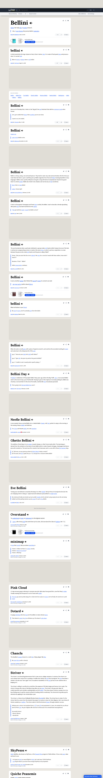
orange (30, 444)
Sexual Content (32, 14)
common (56, 109)
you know (23, 551)
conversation (18, 265)
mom (15, 660)
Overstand (13, 524)
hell (51, 182)
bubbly (22, 425)
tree (45, 382)
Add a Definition (82, 14)
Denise (21, 31)
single (52, 494)
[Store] (90, 10)
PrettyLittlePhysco (19, 192)
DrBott (17, 502)
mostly (18, 545)
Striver (12, 718)
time (42, 250)
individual (17, 615)
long (26, 615)
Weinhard (16, 314)
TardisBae (17, 663)
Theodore (17, 122)
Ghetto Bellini (34, 95)
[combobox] (53, 10)
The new (14, 597)
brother (39, 497)
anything (32, 115)
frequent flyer (38, 754)
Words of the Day (13, 14)
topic (22, 518)
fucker (21, 281)
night (22, 210)
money (46, 597)
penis (24, 349)
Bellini (12, 34)
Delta (12, 754)
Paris (33, 759)
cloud (13, 599)
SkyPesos (13, 764)
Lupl (15, 213)
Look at (14, 137)
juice (60, 54)
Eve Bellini (26, 95)
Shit (13, 210)
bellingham (61, 95)
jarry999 (16, 269)
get (25, 618)
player (29, 549)
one (40, 109)
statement (28, 518)
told (24, 522)
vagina (35, 206)
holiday (13, 378)
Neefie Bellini (52, 95)
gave (17, 31)
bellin (67, 95)
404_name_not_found (20, 764)
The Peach (17, 63)
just (31, 311)
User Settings (91, 14)
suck (34, 351)
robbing (58, 522)
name (55, 494)
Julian (13, 189)
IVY (40, 705)
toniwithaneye (19, 602)
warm (19, 311)
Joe (14, 284)
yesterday (36, 31)
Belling (19, 97)
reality (40, 593)
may (39, 255)
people (21, 182)
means (12, 134)
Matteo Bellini (43, 95)
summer (63, 448)
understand (15, 518)
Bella (53, 178)
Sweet (42, 423)
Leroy (14, 522)
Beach (37, 451)
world (34, 281)
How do (19, 551)
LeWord (17, 556)
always (22, 60)
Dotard (12, 621)
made (26, 210)
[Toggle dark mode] (94, 10)
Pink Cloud (13, 602)
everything (31, 545)
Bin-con (19, 457)
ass (15, 134)
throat (25, 307)
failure (41, 690)
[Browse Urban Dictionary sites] (12, 10)
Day (30, 385)
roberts (33, 255)
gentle (25, 28)
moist (66, 349)
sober (65, 591)
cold (21, 56)
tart (49, 423)
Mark (13, 185)
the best (24, 385)
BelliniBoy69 (17, 34)
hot (60, 448)
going (39, 281)
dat (17, 137)
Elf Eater (18, 524)
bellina (14, 97)
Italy (44, 54)
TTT (35, 705)
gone (43, 688)
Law (20, 707)
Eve (42, 499)
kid (32, 657)
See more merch (39, 42)
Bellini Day (18, 95)
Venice (18, 60)
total (20, 185)
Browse (20, 14)
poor (64, 754)
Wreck (34, 451)
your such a (18, 284)
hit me (18, 660)
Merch (67, 34)
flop (45, 657)
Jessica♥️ (20, 432)
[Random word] (87, 10)
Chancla (12, 663)
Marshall (41, 698)
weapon (20, 657)
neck (15, 311)
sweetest (34, 429)
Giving (12, 28)
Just (14, 761)
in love (15, 429)
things (31, 284)
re (62, 591)
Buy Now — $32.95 (30, 42)
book (20, 759)
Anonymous (17, 288)
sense (46, 615)
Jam (56, 378)
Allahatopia (17, 141)
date (24, 354)
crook (60, 109)
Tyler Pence (18, 388)
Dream (48, 702)
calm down (44, 618)
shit (46, 248)
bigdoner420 (17, 366)
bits (20, 28)
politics (24, 702)
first (22, 453)
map (12, 545)
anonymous (17, 621)
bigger (25, 115)
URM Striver (17, 718)
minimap (12, 556)
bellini (12, 63)
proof (34, 499)
